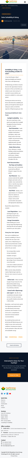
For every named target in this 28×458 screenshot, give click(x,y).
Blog (6, 5)
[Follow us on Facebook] (2, 394)
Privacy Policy (14, 456)
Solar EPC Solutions (5, 413)
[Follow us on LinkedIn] (7, 394)
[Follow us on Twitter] (4, 394)
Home (2, 5)
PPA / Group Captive (6, 420)
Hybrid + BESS (4, 417)
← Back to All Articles (6, 8)
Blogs (2, 405)
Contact (3, 407)
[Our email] (8, 446)
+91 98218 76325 (7, 442)
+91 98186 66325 (7, 444)
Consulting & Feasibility (6, 422)
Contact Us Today (14, 375)
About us (3, 400)
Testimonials (4, 403)
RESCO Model (4, 415)
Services (3, 402)
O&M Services (4, 419)
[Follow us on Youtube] (10, 394)
